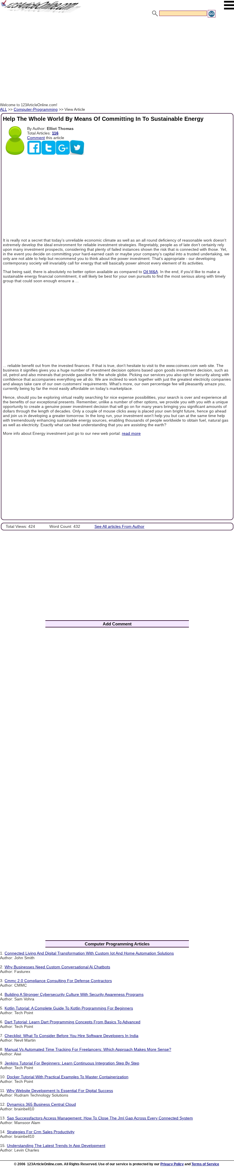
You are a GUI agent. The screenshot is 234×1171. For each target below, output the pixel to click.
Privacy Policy (172, 1164)
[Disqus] (117, 707)
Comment (36, 137)
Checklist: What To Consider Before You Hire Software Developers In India (71, 1035)
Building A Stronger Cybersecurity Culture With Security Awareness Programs (74, 994)
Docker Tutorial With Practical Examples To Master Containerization (67, 1077)
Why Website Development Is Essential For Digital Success (60, 1090)
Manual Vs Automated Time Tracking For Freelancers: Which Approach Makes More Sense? (88, 1049)
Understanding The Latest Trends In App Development (56, 1145)
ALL (3, 109)
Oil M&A (150, 271)
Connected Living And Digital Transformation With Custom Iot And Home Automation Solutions (89, 953)
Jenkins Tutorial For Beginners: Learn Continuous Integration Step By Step (72, 1063)
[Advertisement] (117, 61)
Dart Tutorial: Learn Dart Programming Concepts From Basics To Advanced (72, 1022)
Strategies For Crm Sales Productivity (40, 1131)
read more (131, 433)
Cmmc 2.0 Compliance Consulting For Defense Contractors (58, 980)
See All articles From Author (119, 526)
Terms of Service (205, 1164)
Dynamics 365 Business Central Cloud (41, 1104)
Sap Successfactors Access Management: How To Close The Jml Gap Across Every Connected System (100, 1118)
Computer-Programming (36, 109)
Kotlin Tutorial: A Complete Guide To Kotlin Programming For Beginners (69, 1008)
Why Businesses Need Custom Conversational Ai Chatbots (57, 967)
